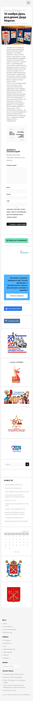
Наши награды (7, 652)
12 (20, 539)
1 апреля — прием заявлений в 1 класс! (15, 509)
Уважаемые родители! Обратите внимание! (16, 521)
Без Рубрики (7, 10)
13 (23, 539)
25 (16, 545)
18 (16, 542)
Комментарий (12, 165)
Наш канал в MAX (14, 309)
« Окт (14, 552)
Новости (11, 11)
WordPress (27, 694)
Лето (4, 646)
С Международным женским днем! (14, 517)
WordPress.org (7, 632)
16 (9, 542)
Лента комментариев (9, 629)
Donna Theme (12, 694)
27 (23, 545)
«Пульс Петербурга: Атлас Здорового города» (17, 491)
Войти (5, 623)
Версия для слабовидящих (18, 240)
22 (5, 545)
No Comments (24, 23)
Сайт (8, 201)
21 (27, 542)
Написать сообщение (17, 296)
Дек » (18, 552)
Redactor (7, 23)
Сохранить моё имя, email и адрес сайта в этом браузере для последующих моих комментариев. (16, 213)
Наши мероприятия (16, 10)
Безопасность (7, 643)
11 (16, 539)
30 (9, 548)
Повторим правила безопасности (13, 484)
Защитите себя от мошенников (13, 488)
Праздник (17, 11)
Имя (8, 187)
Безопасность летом (10, 500)
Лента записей (7, 626)
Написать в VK (13, 321)
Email (9, 194)
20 (23, 542)
